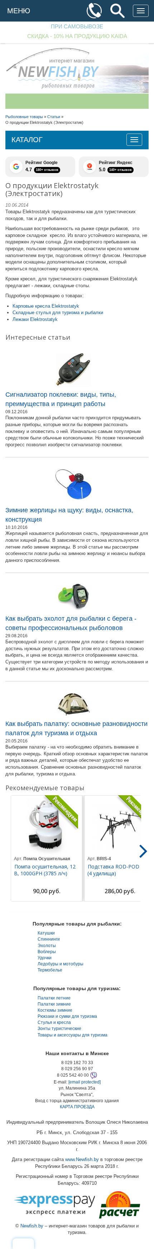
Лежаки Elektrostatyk (35, 319)
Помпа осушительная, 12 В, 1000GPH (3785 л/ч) (45, 870)
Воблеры (47, 951)
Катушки (46, 933)
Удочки (45, 957)
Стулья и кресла (54, 1022)
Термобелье (50, 970)
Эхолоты (47, 945)
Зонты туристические (59, 1028)
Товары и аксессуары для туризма (72, 1035)
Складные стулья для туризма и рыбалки (58, 312)
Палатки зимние (54, 1004)
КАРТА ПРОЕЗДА (77, 1106)
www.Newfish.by (82, 1159)
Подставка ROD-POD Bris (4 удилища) (118, 870)
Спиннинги (49, 939)
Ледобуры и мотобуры (60, 963)
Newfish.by (31, 1226)
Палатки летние (54, 998)
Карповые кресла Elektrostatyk (46, 306)
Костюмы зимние (55, 1010)
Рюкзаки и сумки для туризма (67, 1016)
